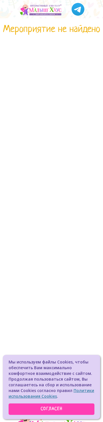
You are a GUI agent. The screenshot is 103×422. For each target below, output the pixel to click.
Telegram (78, 9)
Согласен (52, 409)
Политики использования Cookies (51, 393)
